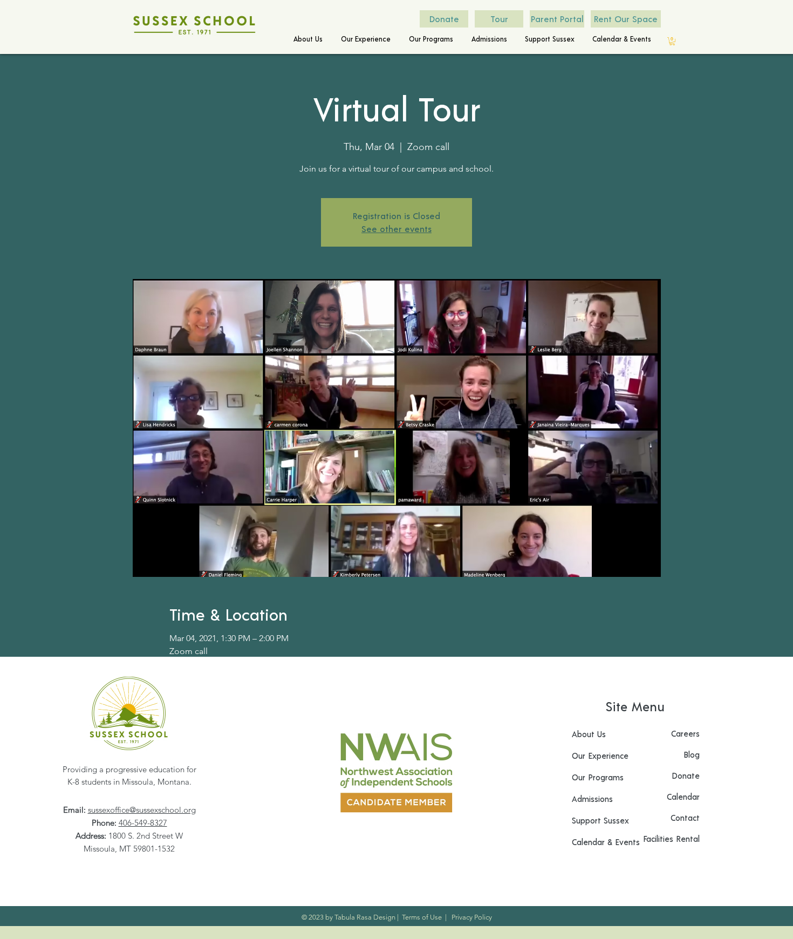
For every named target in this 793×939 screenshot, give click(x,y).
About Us (589, 734)
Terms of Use (422, 917)
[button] (307, 39)
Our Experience (600, 755)
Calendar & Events (606, 842)
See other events (396, 228)
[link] (672, 41)
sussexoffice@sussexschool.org (142, 810)
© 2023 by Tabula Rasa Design (348, 917)
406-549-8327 (143, 823)
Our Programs (598, 777)
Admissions (592, 799)
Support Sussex (600, 820)
